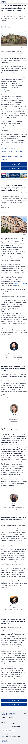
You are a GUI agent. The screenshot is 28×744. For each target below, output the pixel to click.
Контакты (4, 722)
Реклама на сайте (15, 722)
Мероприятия (16, 726)
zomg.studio (4, 741)
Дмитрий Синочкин (5, 13)
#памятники (4, 695)
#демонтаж (12, 148)
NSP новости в (13, 164)
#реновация (4, 159)
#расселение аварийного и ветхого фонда (11, 156)
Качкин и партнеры (20, 283)
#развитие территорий (6, 154)
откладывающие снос (7, 89)
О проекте (4, 725)
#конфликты (19, 151)
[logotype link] (4, 2)
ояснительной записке (19, 291)
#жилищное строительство (7, 151)
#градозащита (4, 148)
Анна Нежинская (4, 192)
